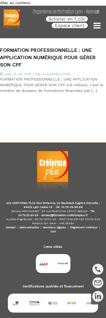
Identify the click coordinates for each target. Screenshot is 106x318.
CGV (53, 231)
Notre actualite (29, 227)
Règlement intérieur (84, 227)
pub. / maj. (37, 74)
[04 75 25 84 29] (97, 269)
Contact (10, 227)
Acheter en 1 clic (66, 19)
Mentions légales (54, 227)
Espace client (70, 25)
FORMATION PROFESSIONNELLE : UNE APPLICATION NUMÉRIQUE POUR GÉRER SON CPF (48, 57)
